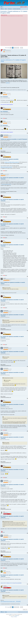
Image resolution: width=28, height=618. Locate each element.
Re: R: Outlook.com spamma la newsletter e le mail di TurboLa (13, 283)
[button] (11, 47)
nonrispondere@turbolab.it (6, 184)
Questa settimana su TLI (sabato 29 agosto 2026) (13, 60)
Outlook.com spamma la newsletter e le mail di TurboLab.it (14, 139)
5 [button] (18, 47)
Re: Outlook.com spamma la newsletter (9, 159)
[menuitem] (2, 7)
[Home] (14, 2)
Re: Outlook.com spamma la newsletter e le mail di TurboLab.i (12, 178)
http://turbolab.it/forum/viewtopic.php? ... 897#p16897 (11, 601)
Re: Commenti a (4, 96)
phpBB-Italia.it (17, 615)
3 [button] (15, 47)
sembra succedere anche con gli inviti (12, 162)
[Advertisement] (14, 31)
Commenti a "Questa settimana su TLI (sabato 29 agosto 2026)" (13, 12)
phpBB (10, 614)
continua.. (8, 82)
